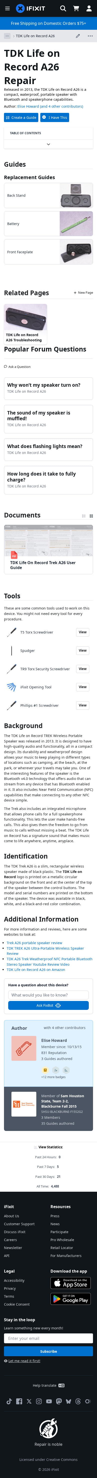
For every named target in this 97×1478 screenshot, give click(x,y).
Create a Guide (23, 117)
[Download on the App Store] (70, 1283)
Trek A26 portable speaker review (34, 942)
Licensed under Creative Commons (48, 1459)
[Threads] (78, 1401)
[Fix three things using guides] (56, 1070)
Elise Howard (28, 106)
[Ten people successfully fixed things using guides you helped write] (66, 1070)
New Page (85, 292)
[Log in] (89, 8)
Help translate (44, 1385)
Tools (12, 595)
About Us (11, 1216)
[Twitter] (29, 1401)
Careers (10, 1239)
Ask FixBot (45, 1005)
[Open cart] (76, 8)
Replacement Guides (29, 177)
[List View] (84, 515)
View (83, 632)
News (55, 1223)
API (6, 1255)
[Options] (7, 36)
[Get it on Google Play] (70, 1299)
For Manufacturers (66, 1255)
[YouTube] (49, 1401)
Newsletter (13, 1247)
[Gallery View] (91, 515)
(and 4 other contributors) (61, 106)
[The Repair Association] (88, 1401)
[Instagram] (39, 1401)
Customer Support (19, 1223)
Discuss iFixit (14, 1231)
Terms (9, 1296)
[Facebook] (19, 1401)
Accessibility (14, 1280)
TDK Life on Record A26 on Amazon (36, 969)
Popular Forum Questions (45, 349)
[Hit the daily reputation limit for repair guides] (45, 1070)
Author (19, 1028)
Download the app (68, 1271)
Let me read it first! (24, 1360)
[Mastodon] (59, 1401)
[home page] (30, 8)
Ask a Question (19, 364)
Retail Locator (61, 1247)
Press (54, 1216)
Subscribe (48, 1351)
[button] (63, 8)
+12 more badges (53, 1077)
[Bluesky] (68, 1401)
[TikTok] (9, 1401)
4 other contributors (69, 1027)
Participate (59, 1231)
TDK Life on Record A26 (35, 35)
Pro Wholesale (62, 1239)
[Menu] (7, 8)
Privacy (10, 1288)
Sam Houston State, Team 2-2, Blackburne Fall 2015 (62, 1101)
